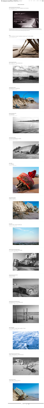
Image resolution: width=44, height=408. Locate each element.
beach (9, 7)
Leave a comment (15, 9)
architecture (10, 87)
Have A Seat (12, 198)
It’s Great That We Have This (17, 328)
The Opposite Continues (16, 354)
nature (15, 7)
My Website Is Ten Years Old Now (19, 8)
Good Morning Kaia (15, 138)
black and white (12, 7)
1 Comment (15, 165)
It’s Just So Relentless (15, 250)
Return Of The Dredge (16, 63)
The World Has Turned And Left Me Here (21, 36)
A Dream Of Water (14, 88)
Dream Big (12, 276)
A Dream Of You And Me (16, 302)
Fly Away (11, 164)
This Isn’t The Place (14, 380)
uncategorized (18, 7)
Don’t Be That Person (15, 224)
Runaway (12, 114)
